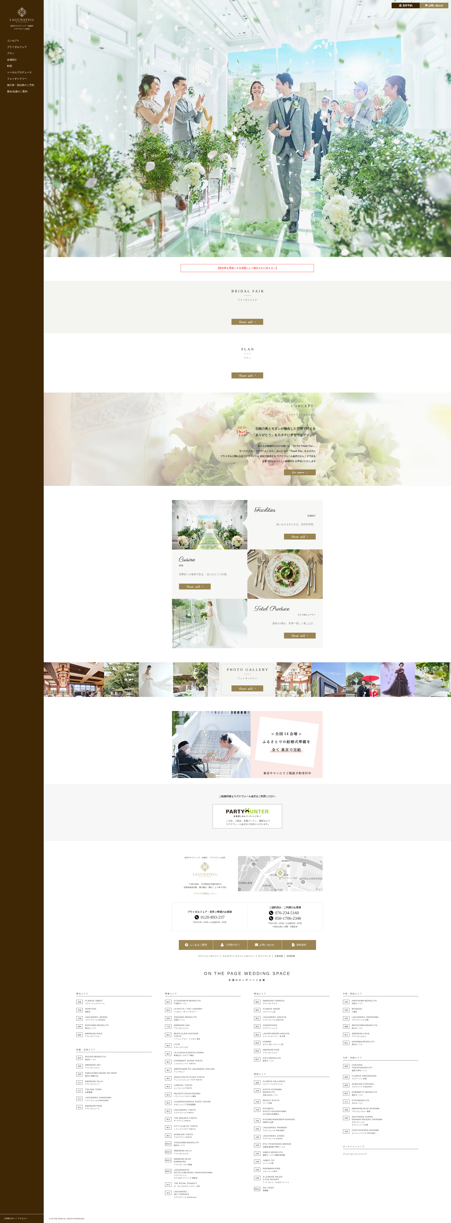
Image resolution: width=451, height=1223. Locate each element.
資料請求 (301, 944)
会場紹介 (12, 59)
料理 (9, 66)
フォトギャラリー (17, 78)
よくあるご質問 (198, 944)
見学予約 (407, 5)
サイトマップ (264, 956)
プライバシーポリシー (208, 956)
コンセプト (13, 40)
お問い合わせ (267, 944)
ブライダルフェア (17, 47)
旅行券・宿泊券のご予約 (20, 85)
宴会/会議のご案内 (17, 91)
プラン (10, 53)
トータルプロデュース (19, 72)
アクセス (22, 1218)
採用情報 (291, 956)
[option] (247, 128)
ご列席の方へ (9, 1218)
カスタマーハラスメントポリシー (238, 956)
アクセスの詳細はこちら (204, 893)
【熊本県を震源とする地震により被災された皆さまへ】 (247, 268)
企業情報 (278, 956)
